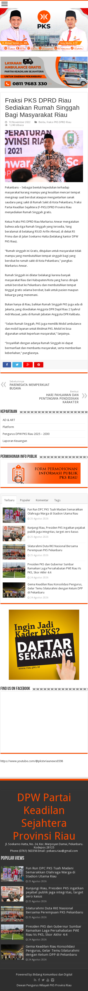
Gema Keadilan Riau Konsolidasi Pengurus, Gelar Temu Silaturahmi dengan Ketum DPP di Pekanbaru (55, 588)
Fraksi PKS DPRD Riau (59, 122)
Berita (42, 122)
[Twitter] (43, 980)
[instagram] (53, 980)
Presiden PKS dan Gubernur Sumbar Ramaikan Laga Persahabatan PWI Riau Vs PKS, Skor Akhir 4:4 (54, 568)
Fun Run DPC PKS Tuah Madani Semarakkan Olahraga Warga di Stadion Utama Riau (50, 872)
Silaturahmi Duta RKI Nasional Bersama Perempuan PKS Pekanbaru (54, 910)
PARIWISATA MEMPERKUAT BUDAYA (29, 385)
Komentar (42, 500)
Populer (25, 500)
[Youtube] (48, 980)
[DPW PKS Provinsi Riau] (44, 29)
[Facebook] (39, 980)
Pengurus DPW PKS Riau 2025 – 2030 (26, 434)
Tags (57, 500)
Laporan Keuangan (15, 441)
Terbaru (9, 500)
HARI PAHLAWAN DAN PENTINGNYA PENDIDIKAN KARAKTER (59, 397)
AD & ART (9, 420)
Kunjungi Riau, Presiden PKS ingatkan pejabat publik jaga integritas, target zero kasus (54, 892)
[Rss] (35, 980)
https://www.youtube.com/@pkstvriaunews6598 (31, 761)
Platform (8, 427)
